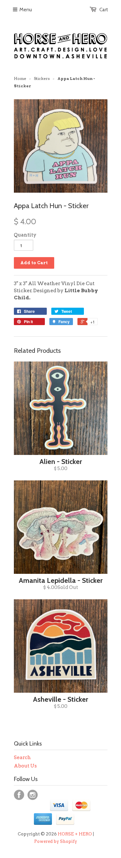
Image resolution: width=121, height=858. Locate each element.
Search (22, 757)
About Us (25, 766)
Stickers (42, 78)
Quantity (25, 235)
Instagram (32, 795)
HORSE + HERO (75, 834)
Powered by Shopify (55, 841)
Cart (103, 10)
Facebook (19, 795)
